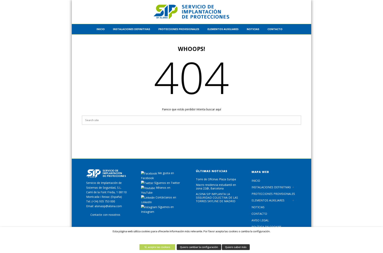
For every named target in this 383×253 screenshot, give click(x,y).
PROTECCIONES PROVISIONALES (178, 29)
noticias (253, 29)
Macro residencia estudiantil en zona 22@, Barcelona (216, 186)
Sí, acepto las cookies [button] (157, 247)
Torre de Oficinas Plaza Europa (216, 179)
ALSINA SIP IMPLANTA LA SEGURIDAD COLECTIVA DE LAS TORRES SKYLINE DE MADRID (217, 197)
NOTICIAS (258, 207)
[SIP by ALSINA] (191, 12)
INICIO (101, 29)
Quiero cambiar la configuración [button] (199, 247)
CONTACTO (275, 29)
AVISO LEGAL (260, 220)
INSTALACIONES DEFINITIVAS (131, 29)
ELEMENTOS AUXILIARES (223, 29)
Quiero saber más (236, 247)
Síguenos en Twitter (166, 183)
